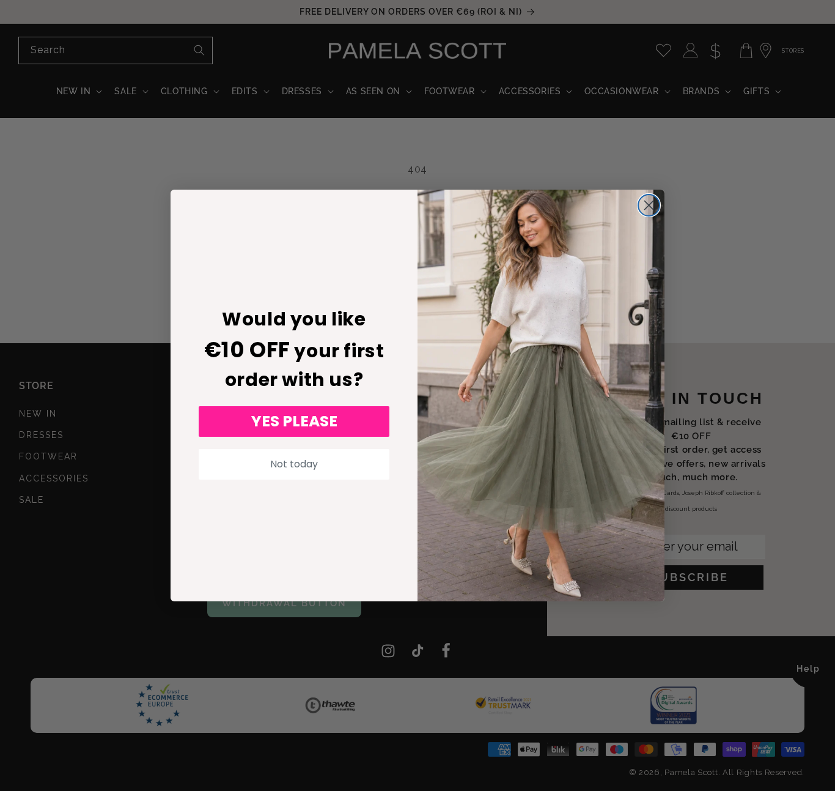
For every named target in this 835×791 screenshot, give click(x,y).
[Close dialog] (649, 205)
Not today (294, 464)
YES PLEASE (294, 421)
